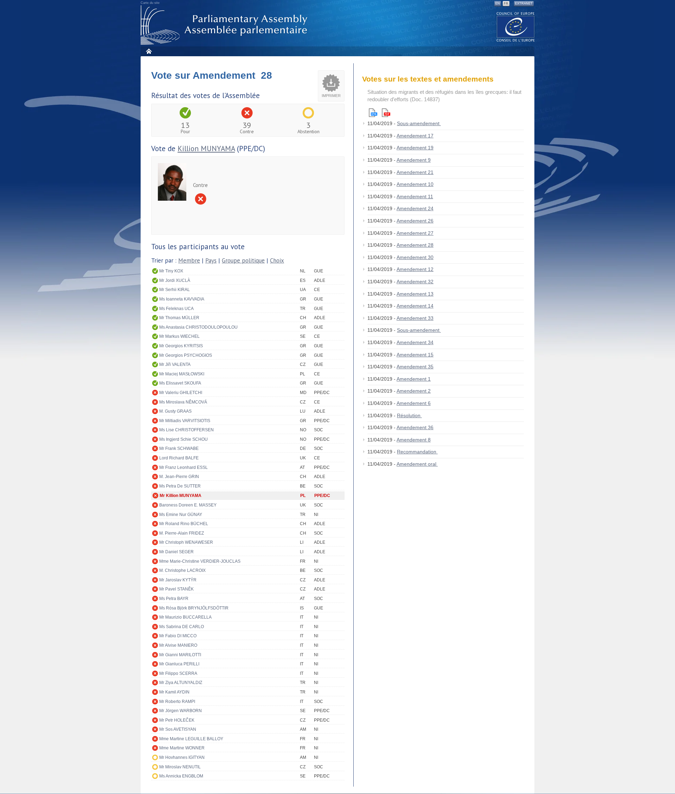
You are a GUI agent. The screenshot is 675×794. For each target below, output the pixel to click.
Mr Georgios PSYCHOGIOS (185, 355)
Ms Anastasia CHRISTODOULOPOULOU (198, 327)
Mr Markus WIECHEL (179, 336)
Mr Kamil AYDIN (174, 692)
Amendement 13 (415, 294)
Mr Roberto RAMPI (177, 701)
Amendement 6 (414, 403)
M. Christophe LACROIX (182, 570)
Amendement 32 (415, 281)
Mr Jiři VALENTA (175, 364)
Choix (277, 260)
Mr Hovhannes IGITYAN (182, 757)
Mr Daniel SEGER (176, 551)
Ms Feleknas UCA (176, 308)
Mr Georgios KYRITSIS (181, 345)
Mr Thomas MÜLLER (179, 317)
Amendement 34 (415, 342)
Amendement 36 (415, 427)
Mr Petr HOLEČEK (176, 720)
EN (497, 3)
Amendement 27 (415, 233)
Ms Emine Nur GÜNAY (180, 514)
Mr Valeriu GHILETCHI (180, 392)
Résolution (409, 415)
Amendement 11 (415, 196)
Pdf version (386, 112)
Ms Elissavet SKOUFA (180, 383)
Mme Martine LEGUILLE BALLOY (191, 738)
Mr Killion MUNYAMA (180, 495)
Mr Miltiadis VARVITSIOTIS (184, 420)
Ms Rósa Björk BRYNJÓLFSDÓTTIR (194, 608)
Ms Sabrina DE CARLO (181, 626)
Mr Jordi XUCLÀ (174, 280)
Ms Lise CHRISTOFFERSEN (186, 429)
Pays (211, 260)
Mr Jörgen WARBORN (180, 710)
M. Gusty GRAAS (175, 411)
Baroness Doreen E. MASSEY (188, 505)
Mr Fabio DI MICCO (178, 635)
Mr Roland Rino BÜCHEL (183, 523)
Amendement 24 (415, 208)
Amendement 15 (415, 354)
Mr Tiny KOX (171, 271)
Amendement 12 (415, 269)
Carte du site (150, 3)
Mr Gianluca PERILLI (179, 663)
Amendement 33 (415, 318)
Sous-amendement (419, 123)
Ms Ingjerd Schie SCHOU (183, 439)
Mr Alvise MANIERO (178, 645)
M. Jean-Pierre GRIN (179, 476)
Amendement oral (417, 464)
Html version (373, 112)
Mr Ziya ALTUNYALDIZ (180, 682)
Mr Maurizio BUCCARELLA (185, 617)
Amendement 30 (415, 257)
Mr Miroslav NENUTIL (180, 766)
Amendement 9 (414, 160)
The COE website (516, 26)
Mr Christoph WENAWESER (186, 542)
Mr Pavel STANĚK (176, 589)
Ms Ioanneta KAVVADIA (181, 299)
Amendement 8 (414, 440)
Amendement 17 (415, 135)
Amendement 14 (415, 306)
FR (506, 3)
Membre (189, 260)
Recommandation (417, 451)
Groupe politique (243, 260)
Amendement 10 (415, 184)
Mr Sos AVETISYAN (177, 729)
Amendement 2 (414, 391)
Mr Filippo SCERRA (178, 673)
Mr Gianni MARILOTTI (180, 654)
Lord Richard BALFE (179, 458)
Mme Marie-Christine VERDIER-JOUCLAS (199, 561)
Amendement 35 (415, 366)
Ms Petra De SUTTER (180, 486)
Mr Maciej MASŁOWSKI (181, 374)
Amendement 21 (415, 172)
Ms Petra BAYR (173, 598)
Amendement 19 (415, 147)
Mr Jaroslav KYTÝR (178, 579)
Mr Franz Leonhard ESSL (183, 467)
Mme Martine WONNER (182, 747)
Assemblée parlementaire (225, 25)
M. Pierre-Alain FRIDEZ (181, 533)
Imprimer (331, 95)
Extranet (524, 3)
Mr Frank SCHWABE (179, 448)
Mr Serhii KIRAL (174, 289)
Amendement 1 (414, 379)
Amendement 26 (415, 221)
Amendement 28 (415, 245)
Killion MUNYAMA (206, 148)
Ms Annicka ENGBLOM (181, 776)
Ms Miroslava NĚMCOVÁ (183, 402)
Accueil (148, 51)
